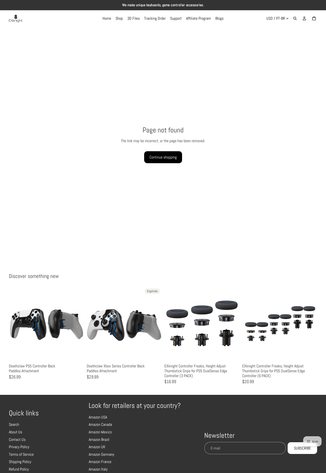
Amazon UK (97, 446)
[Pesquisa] (295, 18)
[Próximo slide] (77, 324)
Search (14, 424)
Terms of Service (21, 454)
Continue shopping (163, 157)
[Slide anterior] (15, 324)
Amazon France (100, 461)
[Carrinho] (314, 18)
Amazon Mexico (100, 431)
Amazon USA (98, 417)
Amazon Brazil (99, 439)
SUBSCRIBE (302, 448)
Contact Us (17, 439)
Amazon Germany (101, 454)
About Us (15, 431)
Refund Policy (19, 469)
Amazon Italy (98, 469)
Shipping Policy (20, 461)
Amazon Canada (100, 424)
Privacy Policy (19, 446)
